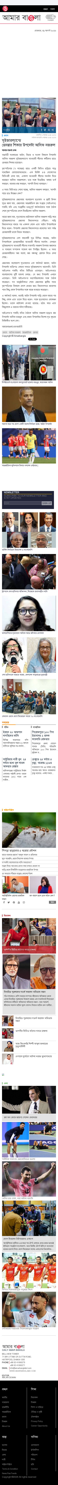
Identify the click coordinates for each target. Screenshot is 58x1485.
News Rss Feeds (9, 1473)
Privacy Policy (37, 1421)
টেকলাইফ (35, 1416)
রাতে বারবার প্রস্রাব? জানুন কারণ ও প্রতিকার (19, 854)
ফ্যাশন (4, 1445)
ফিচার (4, 1449)
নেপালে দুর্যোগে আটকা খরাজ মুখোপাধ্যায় (34, 1056)
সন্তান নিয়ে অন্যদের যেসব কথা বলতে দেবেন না (21, 866)
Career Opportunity (39, 1426)
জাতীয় (4, 1397)
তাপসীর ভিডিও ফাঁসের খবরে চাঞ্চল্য (31, 1031)
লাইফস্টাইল (9, 810)
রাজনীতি (5, 1407)
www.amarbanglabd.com (22, 1371)
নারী (3, 1459)
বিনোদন (7, 915)
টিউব (33, 1459)
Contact (34, 1469)
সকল (52, 9)
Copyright (6, 1477)
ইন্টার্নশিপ (35, 1449)
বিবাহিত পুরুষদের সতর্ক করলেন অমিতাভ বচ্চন (34, 1019)
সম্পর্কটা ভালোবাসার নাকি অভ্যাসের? (17, 862)
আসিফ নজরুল (15, 332)
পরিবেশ (34, 1454)
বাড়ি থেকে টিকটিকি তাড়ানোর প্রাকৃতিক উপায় (20, 869)
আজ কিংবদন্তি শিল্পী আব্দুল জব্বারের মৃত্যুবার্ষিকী (32, 1045)
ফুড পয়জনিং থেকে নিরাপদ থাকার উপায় (18, 858)
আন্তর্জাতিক (26, 332)
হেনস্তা (35, 332)
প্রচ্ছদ (45, 9)
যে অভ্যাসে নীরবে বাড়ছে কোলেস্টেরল (17, 873)
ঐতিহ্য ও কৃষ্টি (36, 1411)
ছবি (32, 1464)
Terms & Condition (10, 1469)
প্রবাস (6, 135)
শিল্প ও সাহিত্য (37, 1407)
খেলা (6, 1083)
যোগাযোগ (35, 1445)
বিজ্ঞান (4, 1421)
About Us (6, 1426)
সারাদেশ (5, 1402)
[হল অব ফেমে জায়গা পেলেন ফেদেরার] (29, 1103)
